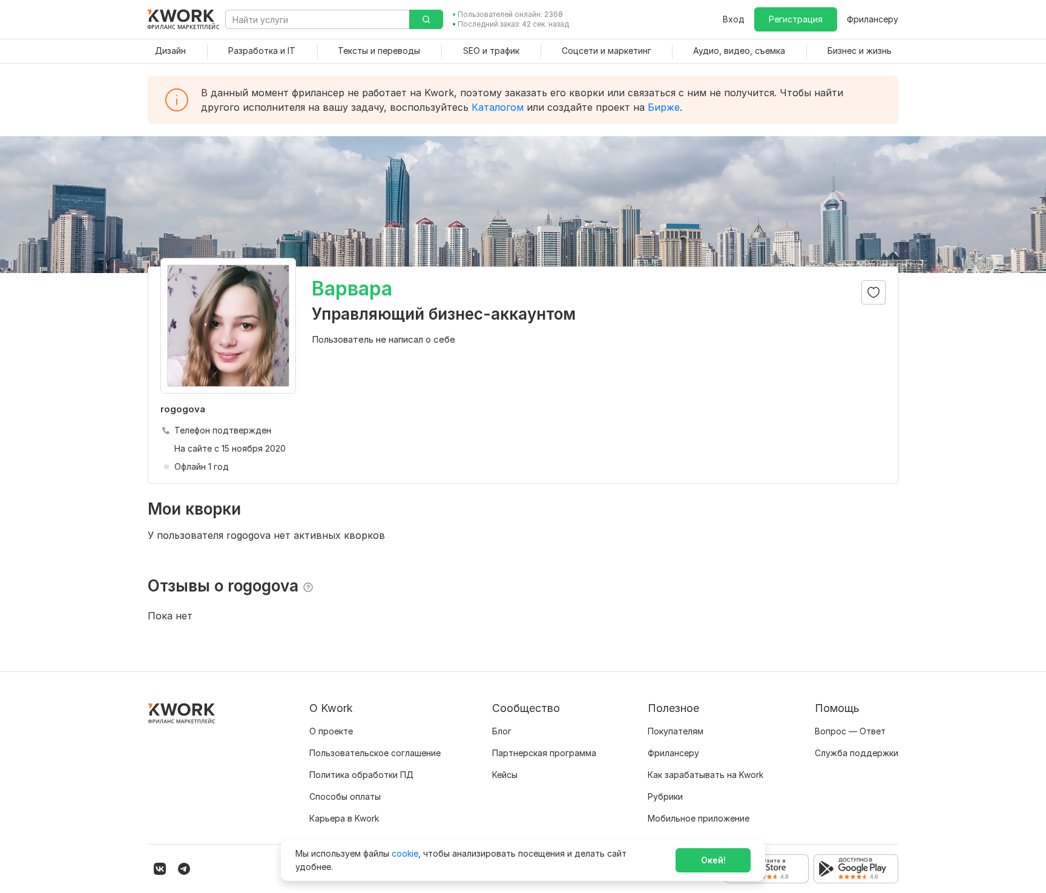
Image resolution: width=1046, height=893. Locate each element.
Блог (501, 731)
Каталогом (498, 107)
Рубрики (665, 796)
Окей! (713, 860)
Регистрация (796, 19)
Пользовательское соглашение (375, 753)
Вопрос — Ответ (850, 731)
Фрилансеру (872, 19)
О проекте (331, 731)
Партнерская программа (544, 753)
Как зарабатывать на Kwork (705, 774)
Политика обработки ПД (361, 774)
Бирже (664, 107)
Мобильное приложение (698, 818)
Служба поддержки (856, 753)
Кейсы (505, 774)
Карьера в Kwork (344, 818)
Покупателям (675, 731)
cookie (405, 853)
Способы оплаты (345, 796)
